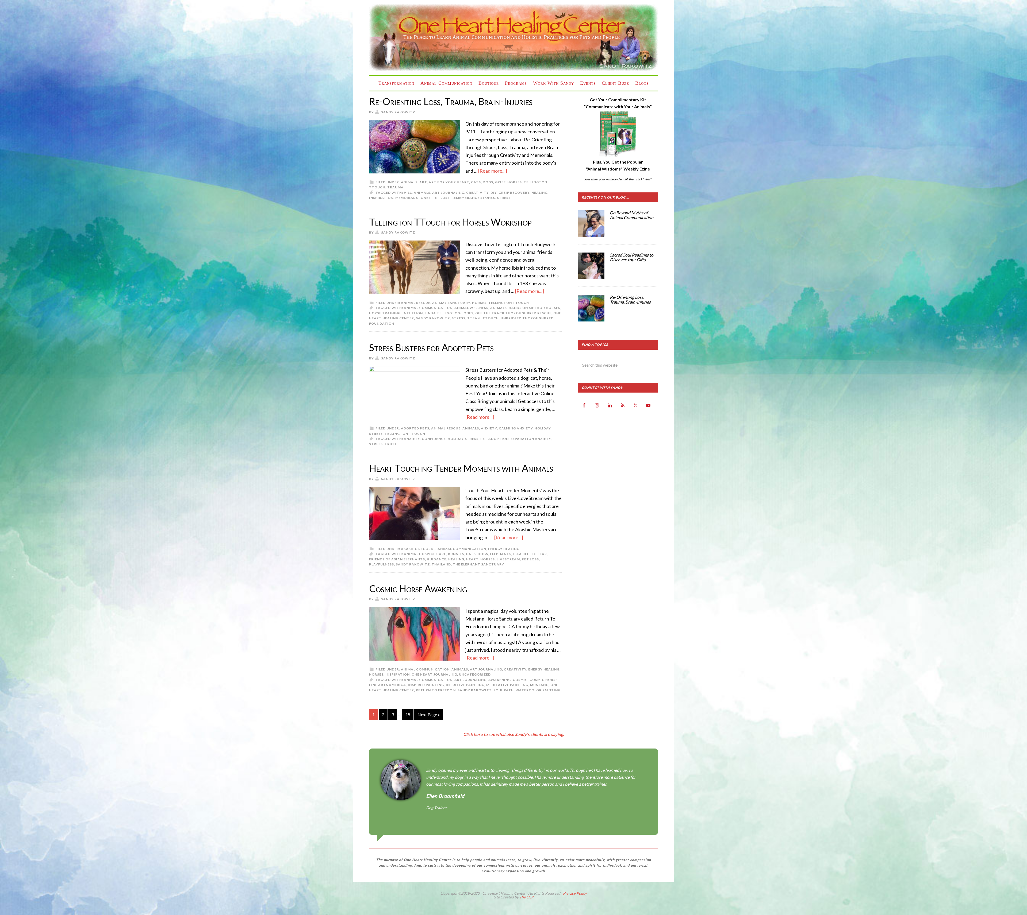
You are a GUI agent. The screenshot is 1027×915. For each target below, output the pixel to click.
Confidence (434, 439)
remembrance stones (473, 198)
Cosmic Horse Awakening (418, 588)
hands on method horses (534, 308)
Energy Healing (503, 549)
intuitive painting (465, 685)
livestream (508, 559)
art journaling (448, 193)
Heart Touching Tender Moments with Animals (461, 468)
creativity (477, 193)
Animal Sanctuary (451, 303)
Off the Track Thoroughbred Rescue (513, 313)
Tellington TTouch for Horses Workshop (450, 222)
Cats (476, 182)
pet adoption (494, 439)
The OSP (526, 897)
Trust (391, 444)
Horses (514, 182)
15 (407, 714)
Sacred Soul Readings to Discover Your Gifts (631, 257)
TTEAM (474, 318)
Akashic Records (418, 549)
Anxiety (489, 428)
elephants (500, 554)
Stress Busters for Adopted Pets (431, 347)
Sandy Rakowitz (433, 318)
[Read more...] (492, 171)
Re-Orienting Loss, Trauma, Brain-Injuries (450, 101)
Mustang (539, 685)
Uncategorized (475, 674)
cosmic (520, 680)
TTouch (490, 318)
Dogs (488, 182)
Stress (504, 198)
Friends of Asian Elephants (397, 559)
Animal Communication (428, 308)
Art (423, 182)
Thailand (441, 564)
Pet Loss (441, 198)
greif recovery (514, 193)
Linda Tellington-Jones (449, 313)
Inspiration (381, 198)
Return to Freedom (436, 690)
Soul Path (503, 690)
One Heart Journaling (434, 674)
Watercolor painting (538, 690)
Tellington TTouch (508, 303)
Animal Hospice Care (425, 554)
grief (500, 182)
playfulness (381, 564)
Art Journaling (486, 669)
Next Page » (428, 714)
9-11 (408, 193)
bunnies (456, 554)
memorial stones (413, 198)
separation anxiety (531, 439)
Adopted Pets (415, 428)
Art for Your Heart (449, 182)
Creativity (515, 669)
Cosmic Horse (544, 680)
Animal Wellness (471, 308)
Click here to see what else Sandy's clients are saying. (513, 734)
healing (539, 193)
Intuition (413, 313)
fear (542, 554)
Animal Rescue (415, 303)
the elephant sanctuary (478, 564)
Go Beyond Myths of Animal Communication (631, 215)
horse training (385, 313)
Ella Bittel (524, 554)
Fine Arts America (387, 685)
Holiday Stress (463, 439)
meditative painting (507, 685)
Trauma (395, 187)
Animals (409, 182)
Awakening (499, 680)
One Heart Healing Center (513, 37)
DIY (493, 193)
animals (422, 193)
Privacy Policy (575, 893)
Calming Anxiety (516, 428)
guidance (436, 559)
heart (472, 559)
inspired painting (426, 685)
